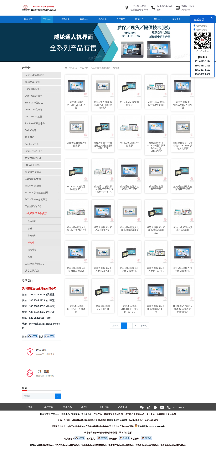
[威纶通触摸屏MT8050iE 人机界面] (76, 290)
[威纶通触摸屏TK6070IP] (156, 171)
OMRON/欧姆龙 (33, 109)
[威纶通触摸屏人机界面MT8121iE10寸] (156, 290)
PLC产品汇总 (61, 444)
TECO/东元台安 (33, 185)
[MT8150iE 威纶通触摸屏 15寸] (76, 171)
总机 (159, 9)
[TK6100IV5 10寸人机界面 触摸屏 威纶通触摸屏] (182, 290)
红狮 (30, 256)
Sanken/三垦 (32, 144)
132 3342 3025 (165, 5)
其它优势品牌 (32, 270)
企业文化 (150, 414)
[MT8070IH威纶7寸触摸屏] (76, 127)
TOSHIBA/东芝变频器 (36, 199)
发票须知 (108, 414)
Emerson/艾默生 (34, 102)
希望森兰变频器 (33, 171)
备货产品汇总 (180, 444)
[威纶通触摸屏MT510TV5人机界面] (76, 86)
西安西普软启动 (33, 157)
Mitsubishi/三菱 (33, 116)
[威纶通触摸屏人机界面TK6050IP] (182, 171)
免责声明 (161, 414)
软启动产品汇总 (115, 444)
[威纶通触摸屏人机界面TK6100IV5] (76, 252)
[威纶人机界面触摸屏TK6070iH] (182, 211)
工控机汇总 (129, 444)
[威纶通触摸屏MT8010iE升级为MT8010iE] (129, 290)
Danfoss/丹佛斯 (33, 95)
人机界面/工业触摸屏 (100, 67)
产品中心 (84, 67)
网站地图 (172, 414)
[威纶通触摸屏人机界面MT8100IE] (129, 171)
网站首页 (28, 19)
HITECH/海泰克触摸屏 (36, 192)
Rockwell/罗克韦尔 (35, 123)
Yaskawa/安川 (32, 81)
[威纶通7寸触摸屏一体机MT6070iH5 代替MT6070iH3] (103, 171)
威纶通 (116, 67)
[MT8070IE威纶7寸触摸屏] (129, 127)
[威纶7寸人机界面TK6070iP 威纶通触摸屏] (103, 86)
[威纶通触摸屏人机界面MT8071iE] (182, 252)
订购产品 (97, 414)
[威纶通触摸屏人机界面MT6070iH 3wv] (156, 211)
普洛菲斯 (32, 221)
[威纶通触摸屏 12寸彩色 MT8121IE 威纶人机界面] (182, 127)
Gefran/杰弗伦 (33, 178)
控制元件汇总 (101, 444)
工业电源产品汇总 (34, 263)
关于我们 (129, 414)
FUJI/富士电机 (32, 165)
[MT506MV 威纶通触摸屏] (129, 86)
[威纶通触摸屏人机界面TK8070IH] (103, 252)
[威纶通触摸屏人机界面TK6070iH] (103, 211)
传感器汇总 (140, 444)
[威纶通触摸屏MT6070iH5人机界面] (182, 86)
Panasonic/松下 (33, 88)
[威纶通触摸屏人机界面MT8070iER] (129, 211)
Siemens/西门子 (33, 151)
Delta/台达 (30, 130)
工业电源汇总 (153, 444)
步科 (30, 228)
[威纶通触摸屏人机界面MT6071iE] (129, 252)
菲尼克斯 (32, 235)
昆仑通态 (32, 249)
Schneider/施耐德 (34, 75)
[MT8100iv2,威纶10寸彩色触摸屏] (156, 86)
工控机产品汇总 (33, 206)
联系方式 (140, 414)
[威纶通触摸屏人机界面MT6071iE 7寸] (76, 211)
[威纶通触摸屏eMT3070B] (103, 290)
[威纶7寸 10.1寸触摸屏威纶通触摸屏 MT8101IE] (103, 127)
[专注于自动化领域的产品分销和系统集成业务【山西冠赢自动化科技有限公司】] (39, 8)
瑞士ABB (29, 137)
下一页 (143, 325)
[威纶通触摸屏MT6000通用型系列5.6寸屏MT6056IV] (156, 127)
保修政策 (119, 414)
